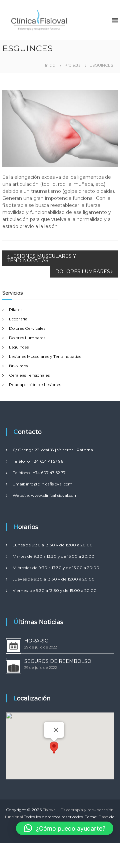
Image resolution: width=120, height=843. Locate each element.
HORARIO (36, 641)
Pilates (15, 309)
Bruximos (18, 365)
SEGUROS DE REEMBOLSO (57, 661)
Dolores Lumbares (27, 337)
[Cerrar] (56, 730)
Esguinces (19, 347)
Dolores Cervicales (27, 328)
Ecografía (18, 318)
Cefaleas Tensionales (29, 375)
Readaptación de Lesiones (35, 384)
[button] (54, 748)
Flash (103, 816)
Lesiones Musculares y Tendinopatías (45, 356)
